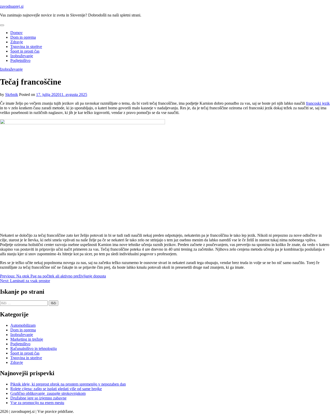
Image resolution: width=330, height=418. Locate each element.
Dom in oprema (23, 37)
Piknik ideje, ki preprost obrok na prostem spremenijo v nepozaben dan (68, 384)
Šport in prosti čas (24, 51)
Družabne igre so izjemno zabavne (38, 398)
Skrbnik (11, 94)
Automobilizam (23, 325)
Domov (16, 32)
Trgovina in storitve (26, 46)
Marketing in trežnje (26, 339)
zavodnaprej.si (11, 6)
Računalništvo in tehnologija (33, 348)
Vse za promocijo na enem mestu (37, 402)
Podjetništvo (20, 60)
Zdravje (16, 42)
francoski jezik (318, 103)
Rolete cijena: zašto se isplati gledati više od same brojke (56, 389)
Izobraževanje (21, 56)
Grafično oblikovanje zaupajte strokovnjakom (48, 393)
